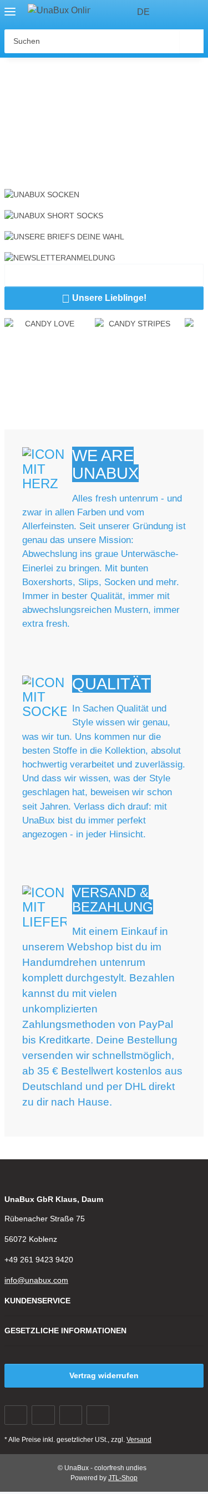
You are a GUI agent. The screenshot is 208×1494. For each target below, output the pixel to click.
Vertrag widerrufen (104, 1375)
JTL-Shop (123, 1478)
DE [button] (143, 12)
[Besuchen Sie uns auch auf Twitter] (43, 1415)
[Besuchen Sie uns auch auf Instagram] (98, 1415)
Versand (138, 1440)
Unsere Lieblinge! (104, 299)
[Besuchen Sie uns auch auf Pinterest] (70, 1415)
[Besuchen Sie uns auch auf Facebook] (15, 1415)
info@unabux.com (36, 1280)
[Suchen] (192, 41)
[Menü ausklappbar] (10, 7)
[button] (174, 12)
